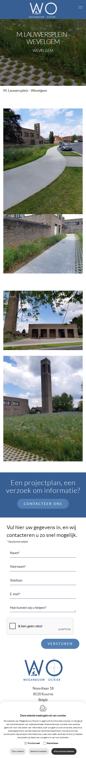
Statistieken (52, 743)
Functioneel (34, 743)
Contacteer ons (43, 504)
